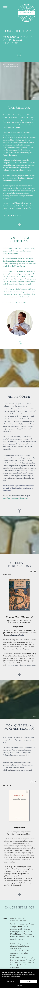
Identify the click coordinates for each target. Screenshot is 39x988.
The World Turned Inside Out (19, 827)
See (14, 303)
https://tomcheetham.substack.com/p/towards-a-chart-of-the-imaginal (22, 953)
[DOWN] (19, 54)
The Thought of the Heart (19, 617)
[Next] (35, 571)
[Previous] (31, 571)
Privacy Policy (15, 977)
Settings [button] (19, 985)
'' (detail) (10, 65)
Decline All (10, 981)
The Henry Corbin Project (20, 495)
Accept (29, 981)
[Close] (36, 972)
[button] (5, 6)
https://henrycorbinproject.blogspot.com (15, 498)
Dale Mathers (16, 216)
